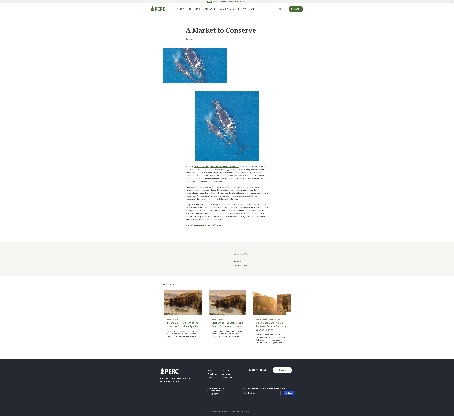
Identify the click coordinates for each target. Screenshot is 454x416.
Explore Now (240, 2)
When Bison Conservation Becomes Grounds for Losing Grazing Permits (271, 326)
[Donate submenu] (301, 9)
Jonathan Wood (261, 319)
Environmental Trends (211, 225)
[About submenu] (185, 9)
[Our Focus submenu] (201, 9)
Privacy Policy (244, 411)
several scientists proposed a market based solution (216, 166)
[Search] (280, 9)
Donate (282, 370)
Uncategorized (241, 265)
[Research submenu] (216, 9)
